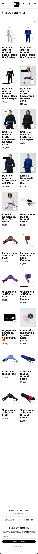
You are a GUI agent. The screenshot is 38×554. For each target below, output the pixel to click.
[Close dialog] (36, 522)
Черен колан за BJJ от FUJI (9, 412)
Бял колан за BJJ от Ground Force (27, 218)
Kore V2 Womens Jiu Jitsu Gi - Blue (27, 179)
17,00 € (23, 264)
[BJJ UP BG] (19, 4)
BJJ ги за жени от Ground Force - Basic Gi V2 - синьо (28, 53)
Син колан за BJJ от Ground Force (27, 375)
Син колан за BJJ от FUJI (10, 372)
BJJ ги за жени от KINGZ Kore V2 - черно (26, 136)
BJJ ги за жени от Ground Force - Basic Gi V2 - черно (10, 94)
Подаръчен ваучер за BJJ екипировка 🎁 (9, 335)
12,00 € (23, 343)
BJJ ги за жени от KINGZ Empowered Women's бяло (27, 95)
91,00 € (23, 143)
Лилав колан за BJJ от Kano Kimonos (27, 295)
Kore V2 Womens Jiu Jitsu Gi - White (9, 218)
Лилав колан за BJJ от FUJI (9, 294)
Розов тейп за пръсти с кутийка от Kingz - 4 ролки (27, 335)
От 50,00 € (7, 343)
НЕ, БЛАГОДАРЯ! (19, 546)
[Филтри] (34, 21)
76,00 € (5, 61)
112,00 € (23, 104)
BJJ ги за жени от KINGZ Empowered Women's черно (9, 138)
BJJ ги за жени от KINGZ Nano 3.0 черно (9, 179)
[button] (30, 4)
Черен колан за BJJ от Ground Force (27, 414)
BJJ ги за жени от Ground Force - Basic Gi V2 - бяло (9, 53)
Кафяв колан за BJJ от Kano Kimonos (27, 257)
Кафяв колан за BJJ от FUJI (10, 255)
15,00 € (23, 225)
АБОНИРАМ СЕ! (19, 541)
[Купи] (14, 39)
